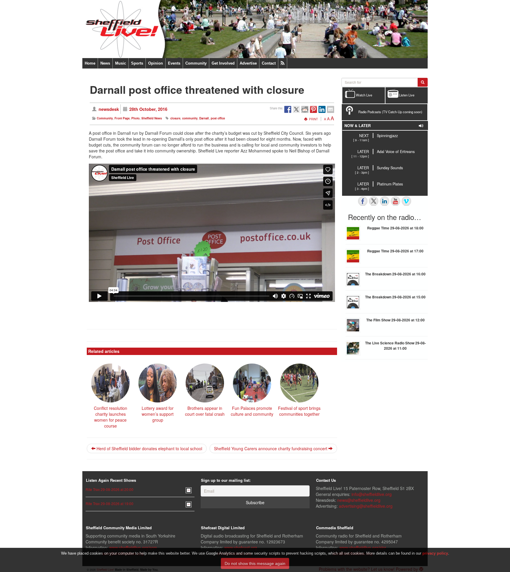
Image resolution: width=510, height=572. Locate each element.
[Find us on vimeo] (406, 201)
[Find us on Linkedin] (384, 201)
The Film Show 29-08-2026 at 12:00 (395, 320)
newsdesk (109, 109)
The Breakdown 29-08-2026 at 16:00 (395, 274)
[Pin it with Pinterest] (313, 109)
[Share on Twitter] (296, 109)
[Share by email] (330, 109)
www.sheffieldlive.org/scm (133, 547)
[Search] (423, 82)
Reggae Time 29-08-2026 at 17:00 (395, 251)
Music (120, 63)
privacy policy (435, 553)
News (105, 63)
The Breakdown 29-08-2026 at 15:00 (395, 297)
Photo (135, 118)
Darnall (204, 118)
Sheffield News (151, 118)
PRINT (313, 119)
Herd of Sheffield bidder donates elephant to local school (148, 448)
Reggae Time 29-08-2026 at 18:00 (395, 228)
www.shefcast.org (240, 547)
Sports (137, 63)
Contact (269, 63)
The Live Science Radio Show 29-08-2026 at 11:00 (395, 345)
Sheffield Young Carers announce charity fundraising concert (271, 448)
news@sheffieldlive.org (358, 500)
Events (174, 63)
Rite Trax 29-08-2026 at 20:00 (109, 489)
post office (218, 118)
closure (175, 118)
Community (196, 63)
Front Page (122, 118)
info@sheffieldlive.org (372, 494)
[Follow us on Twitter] (373, 201)
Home (90, 63)
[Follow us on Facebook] (362, 201)
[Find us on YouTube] (395, 201)
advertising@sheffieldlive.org (366, 506)
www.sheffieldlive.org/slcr (362, 547)
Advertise (248, 63)
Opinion (155, 63)
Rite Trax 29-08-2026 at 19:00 (109, 503)
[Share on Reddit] (304, 109)
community (189, 118)
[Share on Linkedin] (322, 109)
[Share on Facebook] (287, 109)
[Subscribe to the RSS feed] (282, 63)
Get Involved (223, 63)
